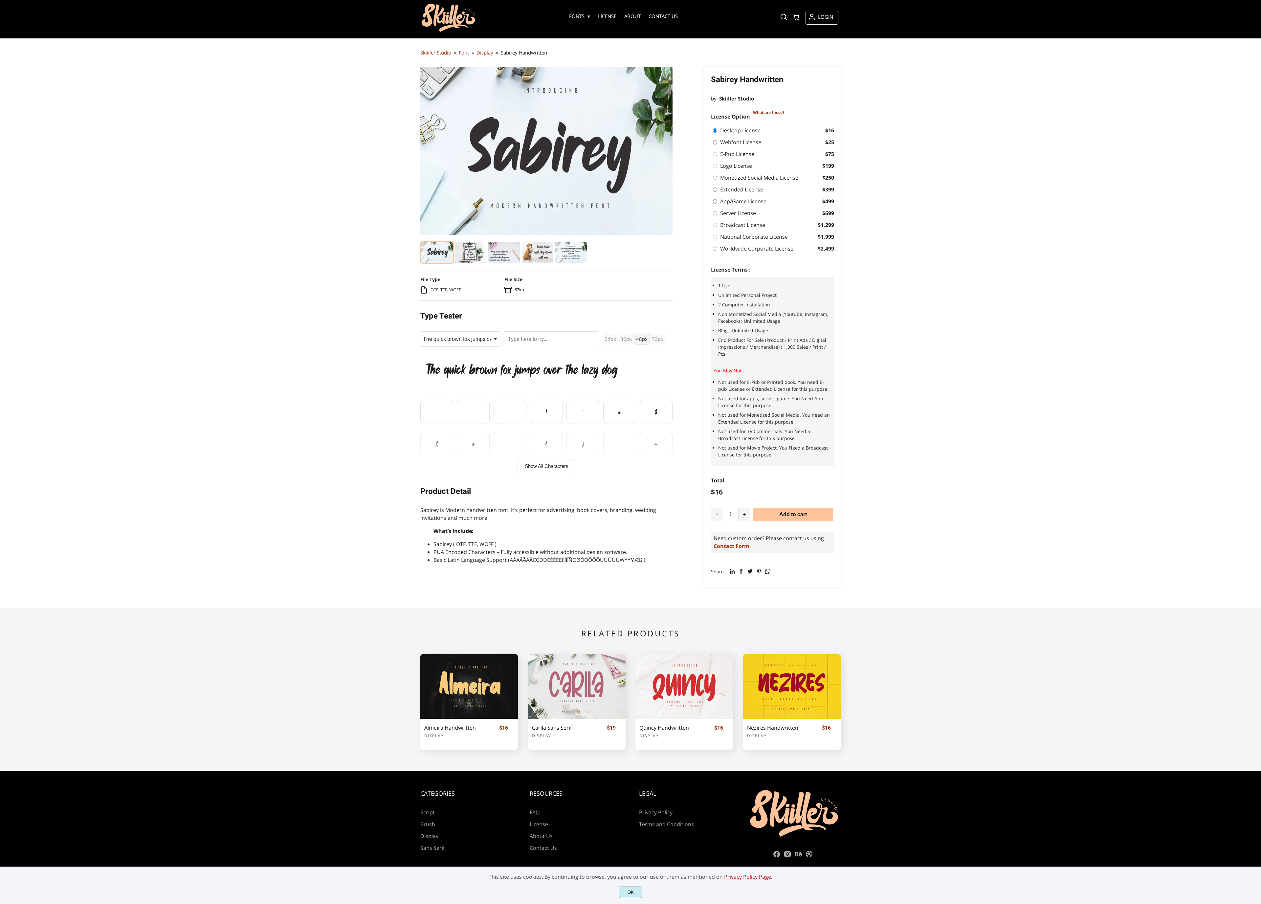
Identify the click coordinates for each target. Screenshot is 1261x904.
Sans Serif (432, 847)
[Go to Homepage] (448, 28)
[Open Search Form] (784, 17)
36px (626, 339)
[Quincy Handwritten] (684, 686)
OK (631, 892)
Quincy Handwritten (664, 728)
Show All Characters (546, 466)
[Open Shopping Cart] (796, 17)
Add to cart (793, 514)
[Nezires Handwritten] (792, 686)
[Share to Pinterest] (759, 571)
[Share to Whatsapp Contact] (768, 571)
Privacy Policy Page (747, 876)
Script (427, 812)
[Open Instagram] (787, 856)
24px (610, 339)
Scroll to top (1255, 760)
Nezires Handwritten (772, 728)
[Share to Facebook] (741, 571)
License (539, 824)
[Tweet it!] (750, 571)
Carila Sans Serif (552, 728)
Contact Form (731, 546)
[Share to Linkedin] (732, 571)
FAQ (535, 812)
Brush (427, 824)
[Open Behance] (798, 856)
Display (434, 736)
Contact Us (543, 847)
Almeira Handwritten (450, 728)
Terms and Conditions (666, 824)
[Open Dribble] (809, 856)
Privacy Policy (656, 812)
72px (657, 339)
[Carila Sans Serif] (577, 686)
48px (642, 339)
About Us (541, 836)
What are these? (769, 112)
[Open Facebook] (777, 856)
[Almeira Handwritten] (469, 686)
